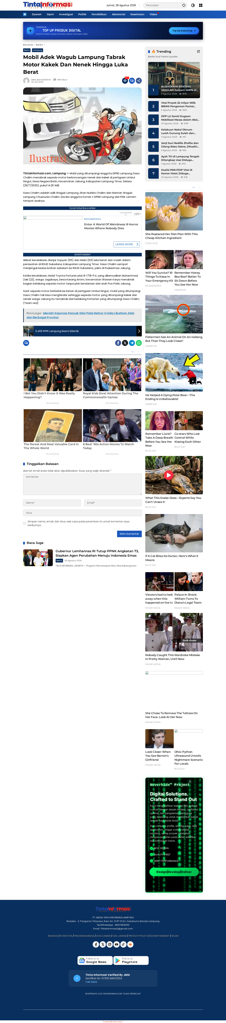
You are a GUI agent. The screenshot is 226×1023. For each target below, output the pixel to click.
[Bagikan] (139, 81)
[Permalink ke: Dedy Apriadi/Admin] (27, 81)
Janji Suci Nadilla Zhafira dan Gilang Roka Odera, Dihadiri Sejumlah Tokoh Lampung (180, 144)
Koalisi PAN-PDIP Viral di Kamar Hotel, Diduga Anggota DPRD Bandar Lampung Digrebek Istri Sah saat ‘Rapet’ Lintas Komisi (179, 171)
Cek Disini (91, 982)
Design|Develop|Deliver (174, 872)
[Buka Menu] (201, 5)
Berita (27, 50)
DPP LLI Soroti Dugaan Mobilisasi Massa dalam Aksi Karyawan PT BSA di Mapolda (180, 118)
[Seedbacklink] (130, 944)
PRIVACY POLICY (138, 936)
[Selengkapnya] (198, 51)
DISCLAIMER (103, 936)
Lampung (37, 50)
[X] (103, 946)
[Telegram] (132, 343)
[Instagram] (109, 946)
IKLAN (175, 936)
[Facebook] (118, 343)
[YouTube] (116, 946)
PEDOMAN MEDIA (84, 936)
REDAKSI (53, 936)
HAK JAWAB (119, 936)
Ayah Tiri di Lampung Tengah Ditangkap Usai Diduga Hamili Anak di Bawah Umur (180, 158)
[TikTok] (123, 946)
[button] (183, 5)
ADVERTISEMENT (160, 936)
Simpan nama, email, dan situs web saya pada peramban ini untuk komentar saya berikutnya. (78, 523)
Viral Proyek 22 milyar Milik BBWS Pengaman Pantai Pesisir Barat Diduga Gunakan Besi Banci (178, 104)
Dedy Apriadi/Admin (41, 80)
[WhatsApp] (139, 343)
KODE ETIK (66, 936)
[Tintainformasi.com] (47, 5)
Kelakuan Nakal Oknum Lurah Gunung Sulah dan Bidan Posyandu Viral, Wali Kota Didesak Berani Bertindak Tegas (178, 131)
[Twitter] (125, 343)
